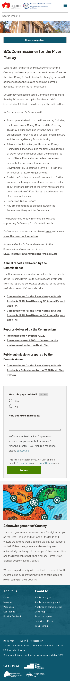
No (16, 406)
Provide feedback (12, 616)
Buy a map (40, 611)
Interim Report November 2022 (26, 335)
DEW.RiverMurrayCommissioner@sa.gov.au (30, 253)
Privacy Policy (23, 463)
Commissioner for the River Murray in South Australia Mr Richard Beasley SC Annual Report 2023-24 (36, 301)
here (48, 231)
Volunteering (41, 625)
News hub (8, 602)
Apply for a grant (43, 597)
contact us (23, 450)
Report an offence (44, 621)
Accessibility (36, 641)
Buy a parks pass (43, 616)
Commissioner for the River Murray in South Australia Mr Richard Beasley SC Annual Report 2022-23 (36, 315)
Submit (24, 470)
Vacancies (8, 606)
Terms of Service (44, 463)
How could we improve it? (24, 415)
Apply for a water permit (47, 602)
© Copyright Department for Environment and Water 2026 (33, 654)
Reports (7, 597)
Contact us (9, 611)
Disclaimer (8, 641)
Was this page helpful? (23, 394)
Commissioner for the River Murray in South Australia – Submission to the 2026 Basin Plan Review (35, 370)
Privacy (22, 641)
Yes (17, 400)
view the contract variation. (20, 236)
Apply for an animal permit (48, 606)
